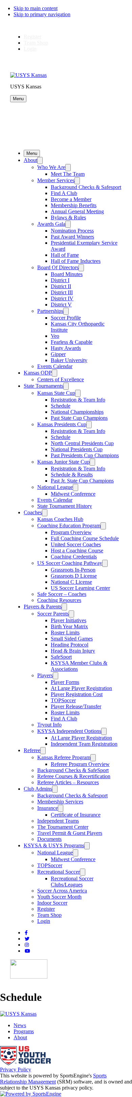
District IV (62, 298)
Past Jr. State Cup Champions (82, 481)
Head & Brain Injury (73, 651)
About (30, 160)
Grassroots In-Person (73, 570)
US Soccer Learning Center (80, 588)
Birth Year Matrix (69, 626)
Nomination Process (72, 231)
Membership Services (60, 801)
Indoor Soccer (52, 903)
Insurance (47, 808)
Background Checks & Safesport (86, 187)
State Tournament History (64, 506)
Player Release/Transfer (76, 706)
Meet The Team (68, 174)
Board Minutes (67, 274)
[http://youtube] (27, 951)
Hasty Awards (66, 348)
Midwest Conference (73, 494)
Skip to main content (36, 8)
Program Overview (71, 532)
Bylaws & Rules (68, 217)
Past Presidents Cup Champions (85, 455)
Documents (49, 839)
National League (55, 487)
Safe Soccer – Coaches (61, 594)
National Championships (77, 412)
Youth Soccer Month (59, 897)
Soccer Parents (53, 613)
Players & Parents (43, 606)
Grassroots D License (74, 576)
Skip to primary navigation (42, 14)
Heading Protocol (69, 645)
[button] (18, 98)
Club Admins (38, 789)
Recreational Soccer (58, 872)
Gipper (58, 354)
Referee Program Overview (80, 764)
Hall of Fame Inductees (76, 261)
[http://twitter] (27, 938)
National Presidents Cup (77, 449)
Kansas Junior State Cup (63, 462)
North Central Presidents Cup (82, 443)
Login (30, 49)
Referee (32, 750)
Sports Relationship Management (53, 1079)
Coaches (33, 512)
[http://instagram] (27, 945)
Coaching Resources (59, 600)
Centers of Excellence (60, 379)
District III (62, 292)
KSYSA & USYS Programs (54, 845)
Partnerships (50, 311)
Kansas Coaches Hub (60, 519)
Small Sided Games (72, 638)
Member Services (55, 180)
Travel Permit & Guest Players (69, 833)
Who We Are (51, 167)
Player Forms (65, 682)
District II (61, 286)
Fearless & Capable (71, 342)
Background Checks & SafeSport (73, 770)
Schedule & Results (72, 474)
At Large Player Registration (81, 688)
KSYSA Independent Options (69, 731)
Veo (55, 336)
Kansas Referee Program (63, 757)
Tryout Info (49, 725)
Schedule (60, 406)
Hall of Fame (65, 255)
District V (61, 304)
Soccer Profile (66, 318)
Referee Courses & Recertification (73, 776)
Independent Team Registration (84, 744)
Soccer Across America (62, 891)
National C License (71, 582)
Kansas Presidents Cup (61, 424)
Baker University (69, 360)
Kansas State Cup (56, 393)
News (20, 1025)
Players (45, 675)
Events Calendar (54, 366)
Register (32, 36)
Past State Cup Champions (79, 418)
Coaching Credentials (74, 556)
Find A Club (64, 193)
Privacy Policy (15, 1069)
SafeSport (61, 657)
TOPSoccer (63, 700)
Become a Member (71, 199)
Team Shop (36, 43)
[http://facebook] (26, 932)
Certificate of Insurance (76, 815)
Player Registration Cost (77, 694)
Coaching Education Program (69, 525)
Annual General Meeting (77, 211)
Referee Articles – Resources (68, 782)
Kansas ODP (38, 373)
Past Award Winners (72, 237)
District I (60, 280)
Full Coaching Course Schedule (85, 538)
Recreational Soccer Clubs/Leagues (72, 881)
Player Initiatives (68, 620)
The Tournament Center (62, 827)
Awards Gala (51, 224)
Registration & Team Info (78, 400)
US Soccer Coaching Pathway (69, 563)
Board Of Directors (58, 267)
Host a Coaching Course (77, 550)
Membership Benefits (73, 205)
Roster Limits (65, 632)
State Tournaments (43, 386)
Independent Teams (58, 821)
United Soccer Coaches (76, 544)
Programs (24, 1031)
